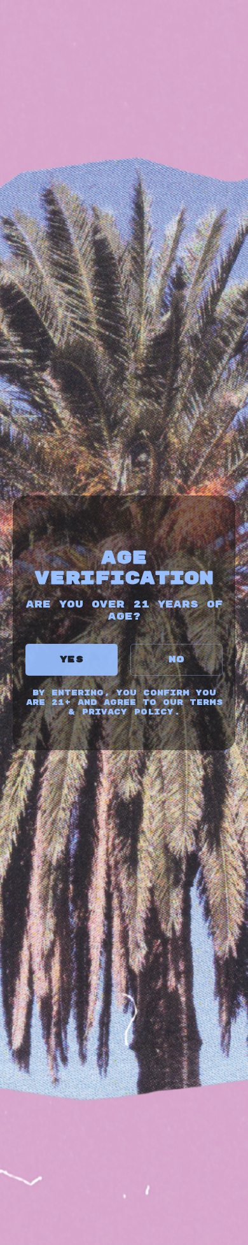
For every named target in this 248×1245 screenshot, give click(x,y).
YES (71, 659)
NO (177, 659)
